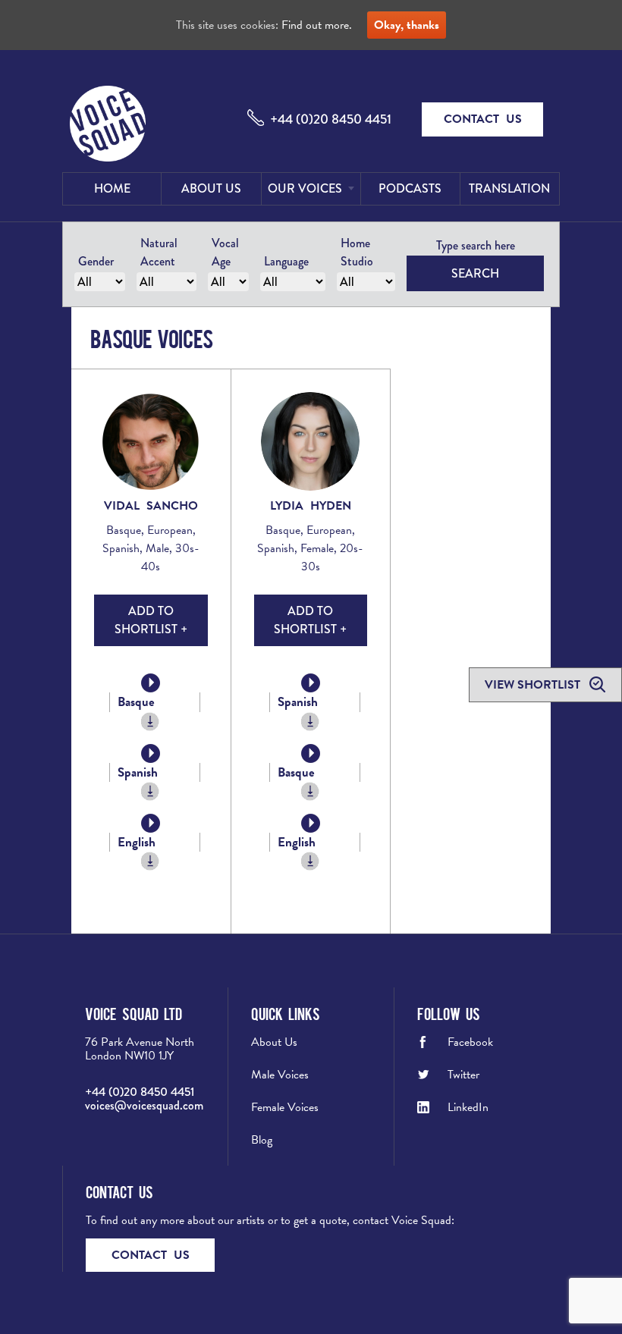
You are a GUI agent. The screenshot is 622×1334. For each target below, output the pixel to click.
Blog (261, 1140)
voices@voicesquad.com (144, 1105)
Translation (509, 188)
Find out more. (316, 25)
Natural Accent (158, 252)
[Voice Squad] (108, 125)
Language (286, 261)
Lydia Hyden (310, 506)
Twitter (463, 1075)
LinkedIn (468, 1107)
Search (475, 273)
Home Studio (357, 252)
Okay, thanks (406, 25)
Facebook (470, 1042)
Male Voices (280, 1075)
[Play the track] (150, 682)
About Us (211, 188)
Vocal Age (225, 252)
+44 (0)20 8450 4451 (330, 119)
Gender (96, 261)
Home (112, 188)
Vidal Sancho (151, 506)
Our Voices (305, 188)
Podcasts (410, 188)
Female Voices (285, 1107)
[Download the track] (150, 721)
